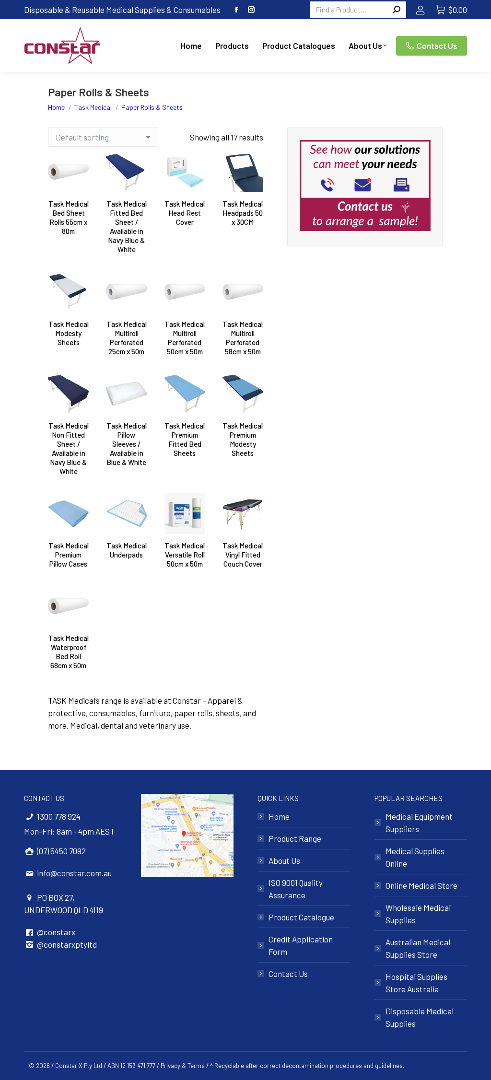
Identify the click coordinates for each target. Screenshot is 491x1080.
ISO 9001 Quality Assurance (296, 889)
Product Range (295, 838)
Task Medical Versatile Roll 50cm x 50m (184, 554)
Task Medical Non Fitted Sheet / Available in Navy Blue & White (68, 448)
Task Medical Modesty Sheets (68, 333)
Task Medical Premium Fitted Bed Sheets (184, 439)
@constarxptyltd (67, 944)
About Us (284, 860)
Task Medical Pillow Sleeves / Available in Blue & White (126, 443)
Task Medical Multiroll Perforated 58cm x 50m (242, 338)
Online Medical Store (421, 885)
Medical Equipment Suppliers (419, 823)
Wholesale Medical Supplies (418, 914)
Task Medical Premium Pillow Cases (68, 554)
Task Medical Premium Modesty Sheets (242, 439)
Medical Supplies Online (415, 857)
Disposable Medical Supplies (420, 1017)
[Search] (396, 9)
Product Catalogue (301, 917)
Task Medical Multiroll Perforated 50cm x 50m (184, 338)
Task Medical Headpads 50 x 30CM (242, 212)
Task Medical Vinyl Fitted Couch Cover (242, 554)
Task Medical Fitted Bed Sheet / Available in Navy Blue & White (126, 226)
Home (279, 816)
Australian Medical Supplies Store (418, 948)
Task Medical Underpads (126, 550)
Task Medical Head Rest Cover (184, 212)
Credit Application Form (301, 945)
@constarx (56, 932)
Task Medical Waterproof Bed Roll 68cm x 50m (68, 652)
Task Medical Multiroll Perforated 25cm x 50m (126, 338)
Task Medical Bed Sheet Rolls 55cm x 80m (68, 217)
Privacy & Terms (183, 1065)
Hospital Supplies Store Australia (416, 983)
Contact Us (288, 973)
